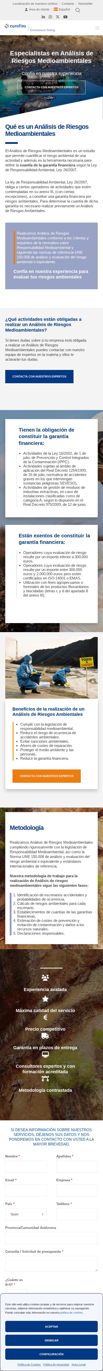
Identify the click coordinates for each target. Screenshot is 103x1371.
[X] (58, 17)
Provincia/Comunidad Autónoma (30, 1228)
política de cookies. (72, 1312)
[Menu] (96, 27)
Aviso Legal (79, 1364)
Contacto (68, 4)
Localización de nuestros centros (35, 4)
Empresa (63, 1180)
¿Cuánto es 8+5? (14, 1282)
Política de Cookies (29, 1364)
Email (9, 1180)
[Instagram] (50, 17)
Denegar (51, 1340)
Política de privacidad (56, 1364)
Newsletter (85, 4)
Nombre (11, 1156)
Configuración (52, 1354)
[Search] (78, 10)
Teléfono (63, 1204)
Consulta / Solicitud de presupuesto (33, 1251)
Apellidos (63, 1156)
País (8, 1204)
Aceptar (51, 1326)
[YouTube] (65, 17)
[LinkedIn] (43, 17)
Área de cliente (39, 9)
